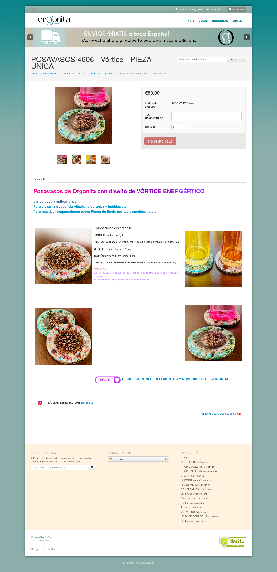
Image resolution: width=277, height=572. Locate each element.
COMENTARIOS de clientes (196, 489)
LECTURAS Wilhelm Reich (195, 484)
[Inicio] (54, 20)
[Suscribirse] (92, 467)
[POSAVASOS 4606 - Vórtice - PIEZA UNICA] (83, 115)
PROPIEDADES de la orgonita (197, 466)
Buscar (233, 59)
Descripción (40, 179)
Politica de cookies (191, 507)
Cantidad (150, 126)
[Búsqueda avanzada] (243, 59)
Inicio (190, 21)
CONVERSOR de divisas (194, 512)
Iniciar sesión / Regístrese (190, 9)
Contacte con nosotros (193, 521)
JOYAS (203, 21)
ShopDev (50, 549)
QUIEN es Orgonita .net (194, 494)
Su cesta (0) (238, 9)
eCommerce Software (132, 562)
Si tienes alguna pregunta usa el (222, 413)
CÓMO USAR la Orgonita (195, 462)
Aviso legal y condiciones (195, 498)
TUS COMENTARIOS (154, 116)
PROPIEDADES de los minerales (199, 471)
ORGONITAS (220, 21)
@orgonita (86, 403)
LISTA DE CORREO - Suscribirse (199, 516)
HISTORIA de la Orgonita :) (196, 480)
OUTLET (238, 21)
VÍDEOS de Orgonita (192, 475)
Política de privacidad (192, 503)
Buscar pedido (216, 9)
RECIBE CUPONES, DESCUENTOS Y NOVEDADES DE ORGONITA (175, 378)
